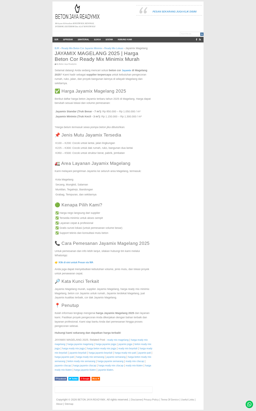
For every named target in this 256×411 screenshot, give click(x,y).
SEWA (110, 40)
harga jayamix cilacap (84, 365)
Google (85, 379)
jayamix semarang (116, 357)
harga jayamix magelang (80, 344)
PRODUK (69, 40)
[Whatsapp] (249, 404)
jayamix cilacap (63, 365)
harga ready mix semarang (90, 357)
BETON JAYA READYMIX (91, 399)
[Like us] (196, 40)
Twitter (74, 379)
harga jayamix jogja (106, 344)
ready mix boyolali (127, 348)
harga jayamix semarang (110, 361)
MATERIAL (84, 40)
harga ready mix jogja (73, 348)
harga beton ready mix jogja (101, 348)
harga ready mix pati (125, 353)
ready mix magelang (118, 340)
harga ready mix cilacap (110, 365)
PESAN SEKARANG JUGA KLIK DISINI (174, 11)
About (59, 404)
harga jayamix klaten (85, 370)
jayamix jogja (125, 344)
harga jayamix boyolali (100, 353)
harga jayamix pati (64, 357)
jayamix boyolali (78, 353)
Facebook (61, 379)
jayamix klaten (105, 370)
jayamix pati (144, 353)
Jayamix (126, 70)
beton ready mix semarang (81, 361)
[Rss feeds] (200, 40)
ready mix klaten (134, 365)
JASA (98, 40)
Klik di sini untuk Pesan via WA (76, 262)
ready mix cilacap (135, 361)
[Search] (202, 34)
